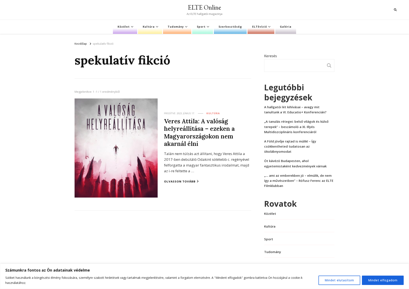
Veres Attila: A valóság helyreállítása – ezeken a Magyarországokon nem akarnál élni (199, 132)
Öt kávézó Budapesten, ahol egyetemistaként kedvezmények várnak (295, 163)
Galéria (285, 26)
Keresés (270, 55)
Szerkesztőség (230, 26)
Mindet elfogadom (382, 280)
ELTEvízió (259, 26)
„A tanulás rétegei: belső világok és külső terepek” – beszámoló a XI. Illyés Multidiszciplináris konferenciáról (296, 126)
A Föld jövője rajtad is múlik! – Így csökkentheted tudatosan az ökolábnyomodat (290, 146)
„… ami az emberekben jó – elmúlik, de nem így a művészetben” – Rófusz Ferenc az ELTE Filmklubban (298, 180)
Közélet (124, 26)
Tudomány (176, 26)
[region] (204, 276)
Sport (201, 26)
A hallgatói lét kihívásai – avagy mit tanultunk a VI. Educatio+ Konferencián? (295, 109)
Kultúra (149, 26)
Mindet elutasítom (339, 280)
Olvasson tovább (180, 181)
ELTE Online (204, 7)
